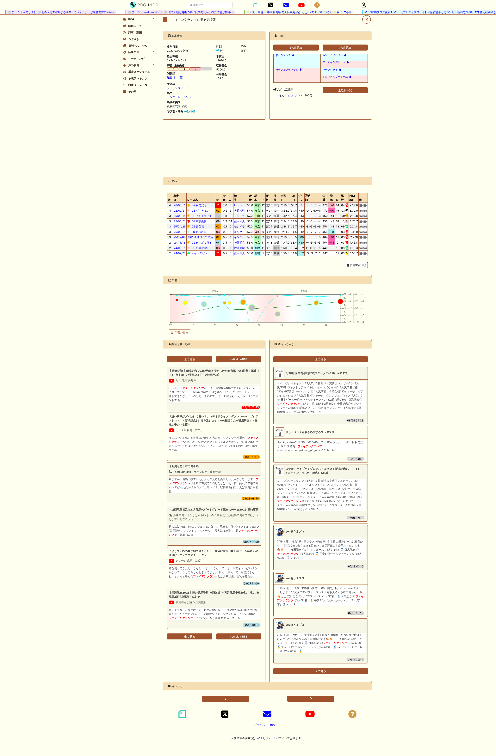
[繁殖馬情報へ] (292, 55)
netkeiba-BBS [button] (238, 359)
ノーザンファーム (178, 88)
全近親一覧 (345, 90)
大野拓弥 (239, 210)
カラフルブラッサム (287, 69)
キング (238, 231)
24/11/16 (179, 242)
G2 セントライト (201, 215)
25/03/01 (180, 231)
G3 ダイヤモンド (201, 210)
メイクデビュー (200, 253)
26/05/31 (180, 205)
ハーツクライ (330, 69)
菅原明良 (239, 242)
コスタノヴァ (295, 95)
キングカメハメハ (333, 55)
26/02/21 (179, 210)
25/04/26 (180, 226)
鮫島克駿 (239, 248)
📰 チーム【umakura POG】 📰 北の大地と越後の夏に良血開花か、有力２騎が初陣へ (168, 12)
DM (258, 738)
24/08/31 (180, 248)
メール (272, 738)
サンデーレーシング (179, 97)
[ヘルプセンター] (317, 5)
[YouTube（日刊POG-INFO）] (301, 5)
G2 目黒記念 (199, 205)
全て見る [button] (189, 359)
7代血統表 (345, 47)
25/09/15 (180, 215)
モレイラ (239, 215)
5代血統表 (296, 47)
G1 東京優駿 (199, 221)
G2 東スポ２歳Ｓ (201, 242)
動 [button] (360, 199)
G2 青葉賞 (197, 226)
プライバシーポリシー (267, 724)
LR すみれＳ (199, 231)
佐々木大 (239, 221)
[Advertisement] (267, 148)
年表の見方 (181, 332)
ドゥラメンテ (283, 55)
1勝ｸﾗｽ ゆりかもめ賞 (200, 237)
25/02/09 (180, 237)
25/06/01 (180, 221)
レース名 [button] (192, 199)
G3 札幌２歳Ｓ (200, 248)
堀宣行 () (175, 77)
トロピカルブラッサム (335, 76)
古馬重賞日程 (357, 265)
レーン (238, 205)
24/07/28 (180, 253)
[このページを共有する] (366, 19)
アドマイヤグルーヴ (334, 62)
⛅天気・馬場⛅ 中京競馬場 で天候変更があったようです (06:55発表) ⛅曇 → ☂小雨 (286, 12)
